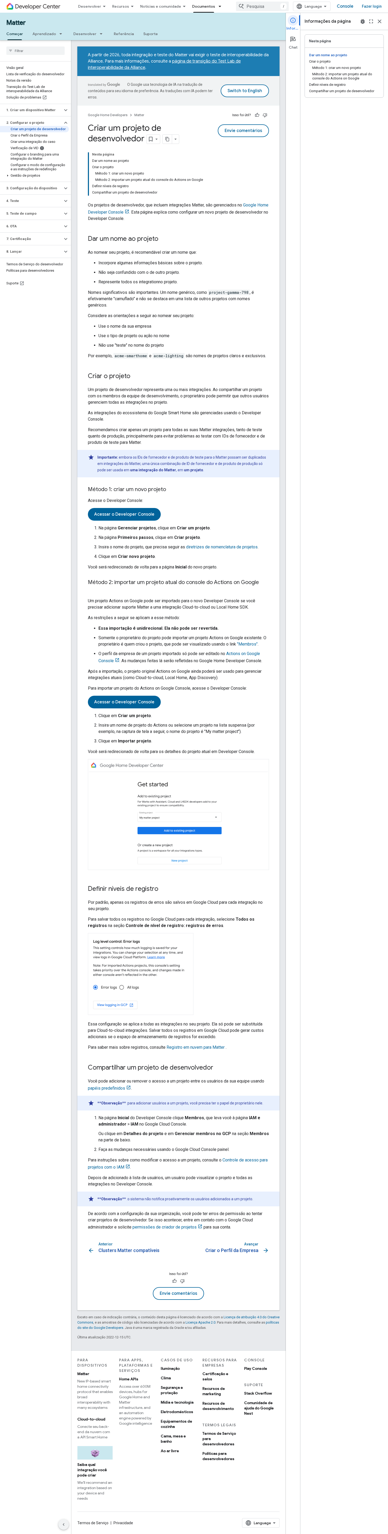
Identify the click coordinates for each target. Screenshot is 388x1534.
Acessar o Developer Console (124, 514)
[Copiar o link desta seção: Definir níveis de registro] (163, 889)
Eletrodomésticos (177, 1411)
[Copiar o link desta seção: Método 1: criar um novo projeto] (171, 490)
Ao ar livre (170, 1450)
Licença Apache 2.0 (200, 1322)
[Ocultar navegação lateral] (63, 1524)
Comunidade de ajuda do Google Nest (259, 1408)
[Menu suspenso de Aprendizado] (62, 33)
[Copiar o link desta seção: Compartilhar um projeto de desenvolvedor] (218, 1068)
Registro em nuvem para (196, 1047)
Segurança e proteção (172, 1390)
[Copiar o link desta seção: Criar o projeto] (135, 376)
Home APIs (128, 1379)
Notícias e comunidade (160, 6)
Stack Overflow (258, 1393)
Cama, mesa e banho (173, 1439)
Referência (124, 33)
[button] (31, 110)
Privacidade (123, 1523)
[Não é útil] (265, 115)
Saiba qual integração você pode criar (92, 1469)
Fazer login (372, 6)
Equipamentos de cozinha (176, 1424)
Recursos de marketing (213, 1391)
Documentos (203, 6)
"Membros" (247, 644)
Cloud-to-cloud (91, 1419)
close (379, 21)
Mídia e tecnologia (177, 1402)
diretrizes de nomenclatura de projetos (222, 546)
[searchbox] (35, 50)
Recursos (120, 6)
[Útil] (257, 115)
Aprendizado (44, 33)
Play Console (255, 1368)
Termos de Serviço (92, 1523)
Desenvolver (89, 6)
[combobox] (262, 6)
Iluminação (170, 1368)
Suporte (150, 33)
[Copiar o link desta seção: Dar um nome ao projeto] (163, 239)
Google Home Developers (107, 115)
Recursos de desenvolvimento (218, 1406)
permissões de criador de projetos (165, 1227)
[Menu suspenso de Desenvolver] (102, 33)
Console (345, 6)
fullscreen (371, 21)
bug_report (362, 21)
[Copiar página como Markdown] (167, 139)
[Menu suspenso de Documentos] (221, 6)
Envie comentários (243, 130)
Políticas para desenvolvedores (218, 1456)
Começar (14, 33)
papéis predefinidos (106, 1088)
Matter (16, 23)
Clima (166, 1378)
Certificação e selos (215, 1376)
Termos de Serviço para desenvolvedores (219, 1438)
